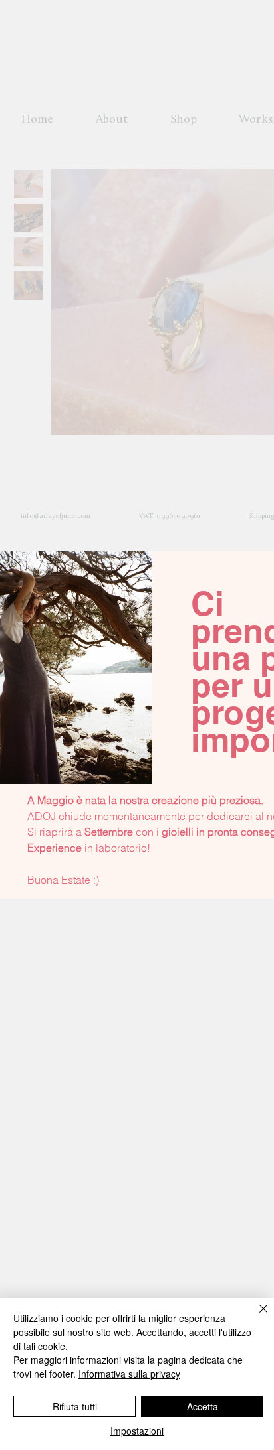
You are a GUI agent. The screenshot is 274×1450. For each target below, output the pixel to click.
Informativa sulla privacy (129, 1373)
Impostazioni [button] (137, 1430)
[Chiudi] (255, 1317)
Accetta (202, 1406)
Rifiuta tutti (75, 1406)
